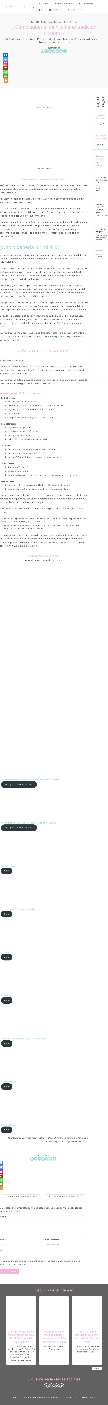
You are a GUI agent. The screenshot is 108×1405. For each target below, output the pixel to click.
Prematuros (58, 22)
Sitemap (93, 1397)
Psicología (16, 1360)
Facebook (98, 100)
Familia (23, 1357)
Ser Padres (74, 22)
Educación (15, 1357)
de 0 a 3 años (22, 1349)
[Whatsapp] (57, 51)
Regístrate (72, 10)
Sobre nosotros (54, 1397)
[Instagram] (50, 51)
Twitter (103, 104)
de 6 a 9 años (21, 1352)
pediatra (64, 366)
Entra (82, 10)
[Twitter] (53, 51)
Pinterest (98, 104)
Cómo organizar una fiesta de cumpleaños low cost (65, 1196)
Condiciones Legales (80, 1397)
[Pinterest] (46, 51)
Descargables (24, 1354)
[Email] (61, 51)
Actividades (26, 1346)
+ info (7, 870)
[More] (65, 51)
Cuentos (11, 1349)
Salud (66, 22)
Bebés (43, 22)
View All (96, 1368)
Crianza (50, 22)
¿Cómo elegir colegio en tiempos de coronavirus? (21, 1196)
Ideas (29, 1357)
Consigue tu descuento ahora (19, 784)
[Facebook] (42, 51)
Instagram (103, 100)
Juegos (93, 1352)
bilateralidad (75, 258)
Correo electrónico (52, 1240)
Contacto (65, 1397)
